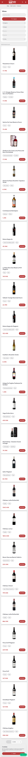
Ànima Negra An (8, 239)
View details (22, 70)
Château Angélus (8, 728)
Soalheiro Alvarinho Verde (11, 354)
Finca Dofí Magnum (9, 642)
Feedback (24, 754)
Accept (14, 753)
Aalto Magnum (7, 472)
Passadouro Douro (8, 63)
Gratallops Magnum (9, 699)
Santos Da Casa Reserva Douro (12, 122)
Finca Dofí (6, 671)
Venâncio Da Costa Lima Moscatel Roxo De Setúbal (13, 151)
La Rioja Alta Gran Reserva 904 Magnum (12, 268)
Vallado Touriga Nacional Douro (12, 298)
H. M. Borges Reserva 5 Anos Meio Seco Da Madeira (13, 92)
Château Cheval (8, 585)
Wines (8, 5)
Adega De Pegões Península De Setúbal (12, 384)
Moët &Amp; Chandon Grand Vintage (12, 442)
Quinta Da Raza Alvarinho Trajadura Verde (14, 181)
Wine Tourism (13, 5)
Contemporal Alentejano (10, 210)
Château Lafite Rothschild (11, 500)
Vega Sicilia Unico (8, 413)
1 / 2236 (14, 741)
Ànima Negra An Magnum (10, 326)
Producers (19, 5)
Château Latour (8, 529)
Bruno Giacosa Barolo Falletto (12, 557)
